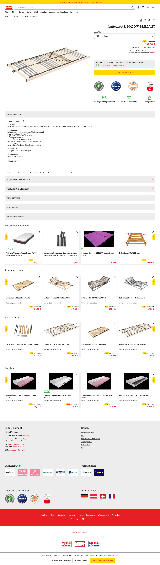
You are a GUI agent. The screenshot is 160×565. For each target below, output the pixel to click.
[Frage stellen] (145, 20)
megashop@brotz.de (17, 450)
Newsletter (61, 515)
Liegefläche (98, 32)
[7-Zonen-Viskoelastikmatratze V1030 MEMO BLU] (23, 239)
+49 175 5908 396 (19, 446)
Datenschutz (90, 515)
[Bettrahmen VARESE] (136, 239)
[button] (104, 99)
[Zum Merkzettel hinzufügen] (153, 20)
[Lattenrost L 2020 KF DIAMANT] (136, 284)
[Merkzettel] (143, 7)
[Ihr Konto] (138, 7)
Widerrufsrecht (103, 515)
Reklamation (85, 445)
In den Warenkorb (126, 73)
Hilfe (83, 448)
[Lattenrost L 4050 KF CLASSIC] (99, 284)
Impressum (72, 515)
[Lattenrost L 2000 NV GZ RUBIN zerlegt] (23, 330)
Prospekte (116, 515)
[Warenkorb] (148, 7)
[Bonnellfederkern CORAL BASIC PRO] (136, 381)
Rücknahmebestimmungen (90, 439)
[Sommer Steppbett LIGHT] (99, 239)
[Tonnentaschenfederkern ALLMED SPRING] (61, 381)
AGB (81, 515)
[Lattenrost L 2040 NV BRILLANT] (48, 65)
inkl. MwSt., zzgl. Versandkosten (143, 47)
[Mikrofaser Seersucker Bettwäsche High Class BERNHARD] (61, 239)
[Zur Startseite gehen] (9, 7)
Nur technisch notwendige (59, 561)
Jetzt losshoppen (96, 2)
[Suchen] (132, 7)
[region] (48, 65)
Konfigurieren (81, 561)
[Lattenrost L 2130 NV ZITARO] (23, 284)
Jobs (52, 515)
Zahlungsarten (86, 442)
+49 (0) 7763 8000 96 (16, 444)
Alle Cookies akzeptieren (102, 561)
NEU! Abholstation (87, 433)
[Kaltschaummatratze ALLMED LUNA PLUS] (23, 381)
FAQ (82, 436)
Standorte (25, 435)
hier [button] (153, 53)
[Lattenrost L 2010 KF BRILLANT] (61, 284)
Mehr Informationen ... (111, 555)
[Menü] (152, 7)
